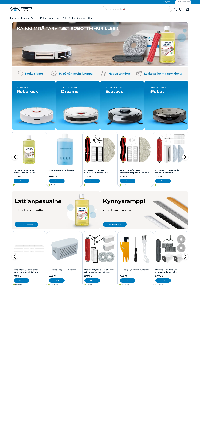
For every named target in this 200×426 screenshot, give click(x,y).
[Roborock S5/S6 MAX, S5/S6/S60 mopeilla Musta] (99, 149)
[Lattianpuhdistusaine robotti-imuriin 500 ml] (29, 149)
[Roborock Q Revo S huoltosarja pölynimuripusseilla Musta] (99, 248)
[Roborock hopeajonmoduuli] (64, 248)
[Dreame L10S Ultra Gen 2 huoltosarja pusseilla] (170, 248)
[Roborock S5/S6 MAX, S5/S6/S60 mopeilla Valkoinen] (135, 149)
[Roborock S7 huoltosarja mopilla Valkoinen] (170, 149)
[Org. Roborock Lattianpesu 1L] (64, 149)
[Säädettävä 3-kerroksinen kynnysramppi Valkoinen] (29, 248)
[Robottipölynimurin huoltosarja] (135, 248)
